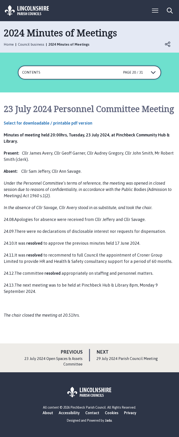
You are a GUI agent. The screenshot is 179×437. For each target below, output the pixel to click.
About (48, 413)
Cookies (111, 413)
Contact (92, 413)
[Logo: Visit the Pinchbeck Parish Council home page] (27, 10)
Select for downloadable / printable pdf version (48, 123)
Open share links (168, 44)
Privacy (130, 413)
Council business (31, 44)
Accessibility (69, 413)
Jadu (108, 420)
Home (9, 44)
